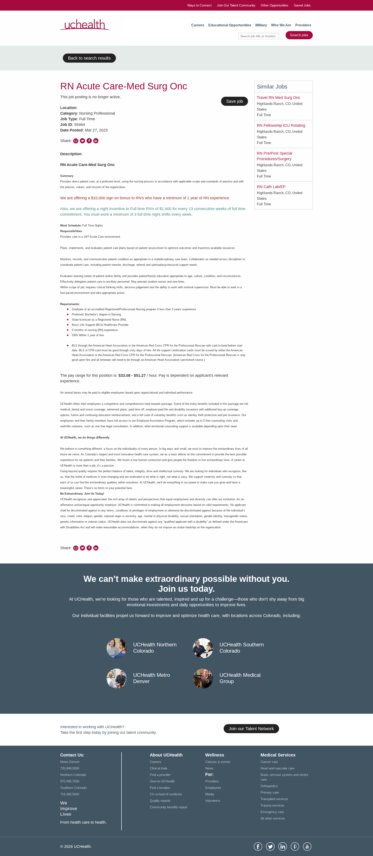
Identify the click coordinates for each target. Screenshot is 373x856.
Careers (197, 25)
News (209, 768)
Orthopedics (269, 786)
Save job (234, 101)
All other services (273, 818)
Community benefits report (168, 807)
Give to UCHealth (162, 781)
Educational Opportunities (229, 25)
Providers (303, 25)
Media (209, 794)
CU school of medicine (166, 794)
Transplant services (274, 799)
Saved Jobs (302, 5)
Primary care (270, 792)
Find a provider (160, 775)
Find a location (160, 788)
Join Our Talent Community (236, 5)
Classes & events (217, 762)
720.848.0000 (69, 768)
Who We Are (281, 25)
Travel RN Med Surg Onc (278, 97)
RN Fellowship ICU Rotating (281, 125)
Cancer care (269, 762)
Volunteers (212, 800)
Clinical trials (159, 768)
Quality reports (160, 800)
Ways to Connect (199, 5)
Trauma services (272, 805)
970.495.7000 (69, 781)
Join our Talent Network (251, 728)
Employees (213, 788)
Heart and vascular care (277, 768)
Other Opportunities (274, 5)
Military (261, 25)
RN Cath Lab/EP (271, 187)
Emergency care (272, 812)
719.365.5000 (69, 794)
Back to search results (89, 58)
